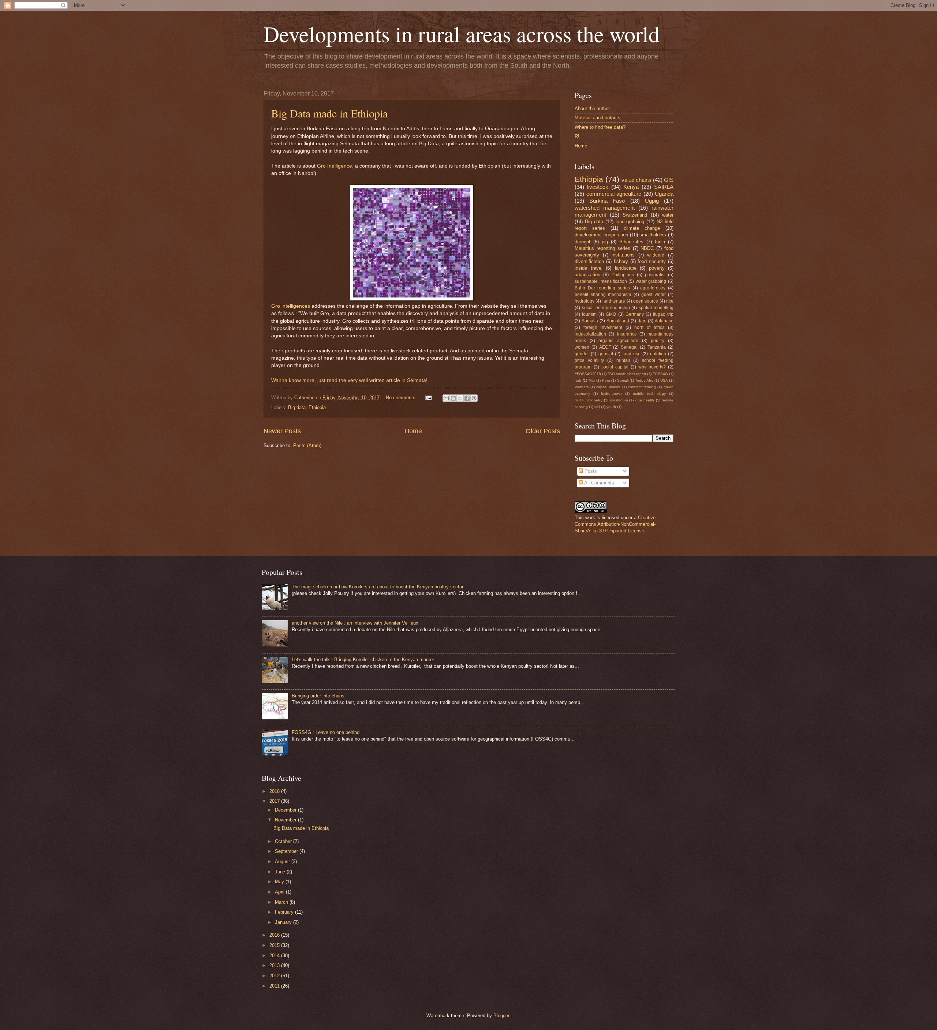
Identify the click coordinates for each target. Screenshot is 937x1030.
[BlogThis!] (453, 398)
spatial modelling (656, 308)
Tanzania (656, 347)
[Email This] (446, 398)
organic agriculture (618, 340)
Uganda (664, 194)
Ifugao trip (663, 314)
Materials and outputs (597, 117)
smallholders (652, 234)
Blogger (501, 1015)
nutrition (658, 354)
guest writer (653, 294)
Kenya (631, 187)
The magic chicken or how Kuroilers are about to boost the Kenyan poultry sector (377, 586)
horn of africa (649, 327)
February (285, 912)
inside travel (588, 268)
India (660, 241)
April (280, 892)
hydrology (584, 301)
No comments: (402, 397)
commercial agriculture (614, 194)
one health (644, 400)
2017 (275, 801)
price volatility (589, 360)
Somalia (590, 321)
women (582, 347)
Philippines (623, 275)
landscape (626, 268)
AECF (605, 347)
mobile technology (649, 394)
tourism (589, 314)
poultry (657, 340)
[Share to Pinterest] (474, 398)
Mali (592, 380)
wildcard (655, 255)
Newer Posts (282, 431)
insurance (627, 334)
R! (577, 136)
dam (642, 321)
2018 (275, 791)
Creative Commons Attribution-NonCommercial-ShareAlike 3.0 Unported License (615, 524)
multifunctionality (588, 400)
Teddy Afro (644, 380)
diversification (589, 261)
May (280, 881)
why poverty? (652, 367)
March (282, 902)
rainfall (623, 360)
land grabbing (630, 221)
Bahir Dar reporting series (602, 288)
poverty (657, 268)
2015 (275, 945)
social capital (614, 367)
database (664, 321)
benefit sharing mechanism (603, 294)
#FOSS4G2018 (588, 374)
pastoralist (655, 275)
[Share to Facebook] (467, 398)
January (284, 922)
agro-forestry (652, 288)
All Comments (598, 483)
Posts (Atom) (307, 445)
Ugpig (652, 201)
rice (669, 301)
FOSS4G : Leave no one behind (325, 732)
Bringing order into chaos (318, 695)
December (286, 810)
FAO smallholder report (627, 374)
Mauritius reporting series (602, 248)
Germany (635, 314)
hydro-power (611, 394)
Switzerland (635, 215)
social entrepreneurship (606, 308)
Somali (622, 380)
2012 (275, 975)
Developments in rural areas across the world (462, 33)
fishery (621, 261)
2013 (275, 965)
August (283, 861)
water (667, 215)
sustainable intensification (601, 281)
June (281, 871)
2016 (275, 935)
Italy (578, 380)
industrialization (590, 334)
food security (652, 261)
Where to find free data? (600, 127)
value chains (636, 180)
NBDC (647, 248)
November (286, 820)
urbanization (587, 274)
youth (611, 407)
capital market (608, 387)
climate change (642, 228)
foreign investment (602, 327)
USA (664, 380)
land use (632, 354)
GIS (668, 180)
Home (413, 431)
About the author (592, 108)
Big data (297, 407)
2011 (275, 986)
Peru (606, 380)
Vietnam (582, 387)
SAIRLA (663, 187)
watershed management (605, 208)
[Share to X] (460, 398)
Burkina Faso (607, 201)
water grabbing (651, 281)
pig (605, 241)
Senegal (629, 347)
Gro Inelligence (334, 166)
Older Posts (543, 431)
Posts (590, 471)
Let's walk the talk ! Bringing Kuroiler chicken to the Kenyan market (363, 659)
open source (645, 301)
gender (582, 354)
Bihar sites (631, 241)
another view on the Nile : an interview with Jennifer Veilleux (355, 623)
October (284, 841)
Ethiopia (317, 407)
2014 (275, 955)
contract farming (642, 387)
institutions (623, 255)
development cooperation (601, 234)
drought (582, 241)
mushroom (619, 400)
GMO (611, 314)
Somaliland (617, 321)
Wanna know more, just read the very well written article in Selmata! (349, 380)
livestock (597, 187)
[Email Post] (428, 397)
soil (597, 407)
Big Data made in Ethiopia (329, 113)
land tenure (613, 301)
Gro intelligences (291, 306)
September (287, 851)
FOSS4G (660, 374)
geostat (605, 354)
